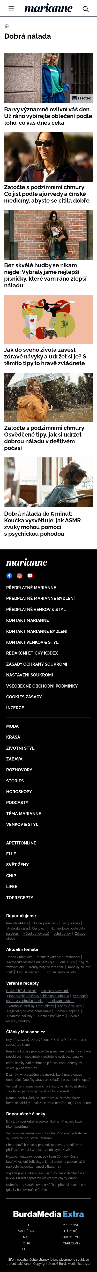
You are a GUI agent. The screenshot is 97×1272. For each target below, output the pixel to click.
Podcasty (17, 802)
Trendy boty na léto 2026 (46, 967)
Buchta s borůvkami (51, 1016)
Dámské (70, 1231)
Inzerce (15, 707)
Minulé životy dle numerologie (58, 957)
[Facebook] (9, 576)
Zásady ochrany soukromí (36, 664)
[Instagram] (20, 576)
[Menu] (11, 9)
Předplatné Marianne (31, 587)
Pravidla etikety (17, 923)
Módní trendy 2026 (36, 933)
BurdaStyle (71, 1237)
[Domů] (48, 8)
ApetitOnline (21, 843)
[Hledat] (85, 8)
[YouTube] (30, 576)
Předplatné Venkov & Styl (36, 609)
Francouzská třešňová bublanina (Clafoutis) (38, 996)
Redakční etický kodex (32, 653)
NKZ (26, 1237)
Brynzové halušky (20, 1016)
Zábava (14, 759)
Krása (13, 737)
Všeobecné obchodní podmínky (42, 686)
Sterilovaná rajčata (61, 1001)
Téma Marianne (23, 813)
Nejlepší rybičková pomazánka (29, 1011)
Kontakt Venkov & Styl (32, 642)
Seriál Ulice (66, 962)
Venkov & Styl (22, 824)
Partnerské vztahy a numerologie (30, 962)
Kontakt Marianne (27, 620)
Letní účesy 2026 (29, 972)
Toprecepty (19, 897)
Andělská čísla (17, 928)
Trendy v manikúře (19, 957)
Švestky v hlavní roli (55, 991)
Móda (12, 726)
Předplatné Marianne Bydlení (40, 598)
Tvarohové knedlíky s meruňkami (30, 1006)
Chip (11, 875)
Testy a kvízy (71, 923)
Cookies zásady (24, 696)
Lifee (11, 886)
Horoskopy (19, 791)
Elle (11, 853)
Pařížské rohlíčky (70, 1006)
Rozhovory (19, 769)
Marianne (71, 1225)
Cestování (39, 928)
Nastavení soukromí (29, 675)
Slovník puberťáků (45, 923)
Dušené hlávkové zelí (21, 991)
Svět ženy (17, 864)
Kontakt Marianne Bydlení (37, 631)
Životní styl (20, 748)
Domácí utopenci (67, 1011)
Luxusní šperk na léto (61, 972)
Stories (15, 781)
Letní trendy (62, 933)
